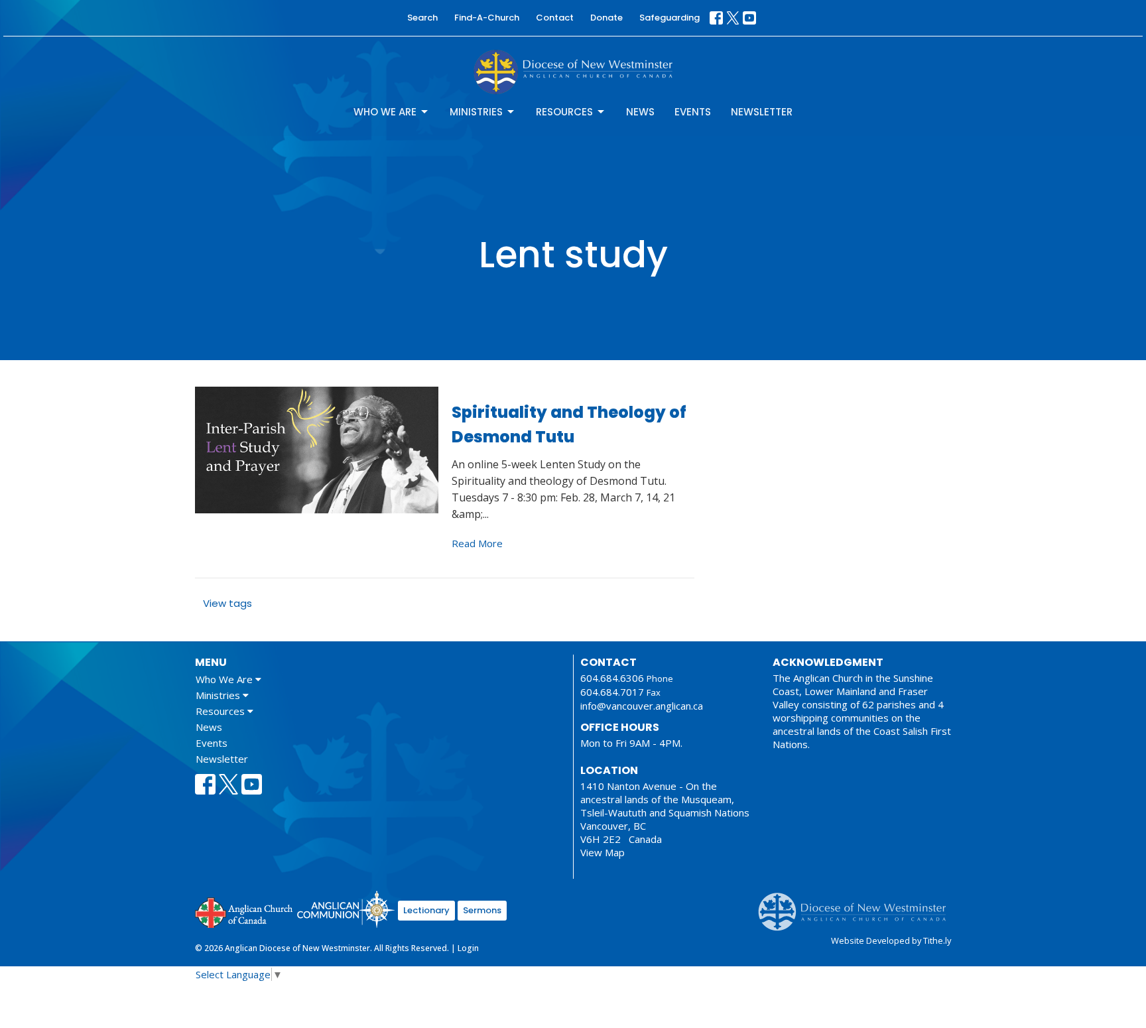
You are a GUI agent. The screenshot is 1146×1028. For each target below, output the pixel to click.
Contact (555, 17)
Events (692, 112)
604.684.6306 (612, 677)
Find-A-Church (486, 17)
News (640, 112)
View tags (227, 603)
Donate (606, 17)
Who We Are (384, 112)
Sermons (482, 910)
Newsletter (762, 112)
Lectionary (426, 910)
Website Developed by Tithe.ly (891, 940)
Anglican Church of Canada (244, 911)
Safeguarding (669, 17)
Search (422, 17)
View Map (602, 852)
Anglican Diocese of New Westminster (857, 905)
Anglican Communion (345, 909)
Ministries (476, 112)
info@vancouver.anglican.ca (641, 705)
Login (468, 948)
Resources (564, 112)
